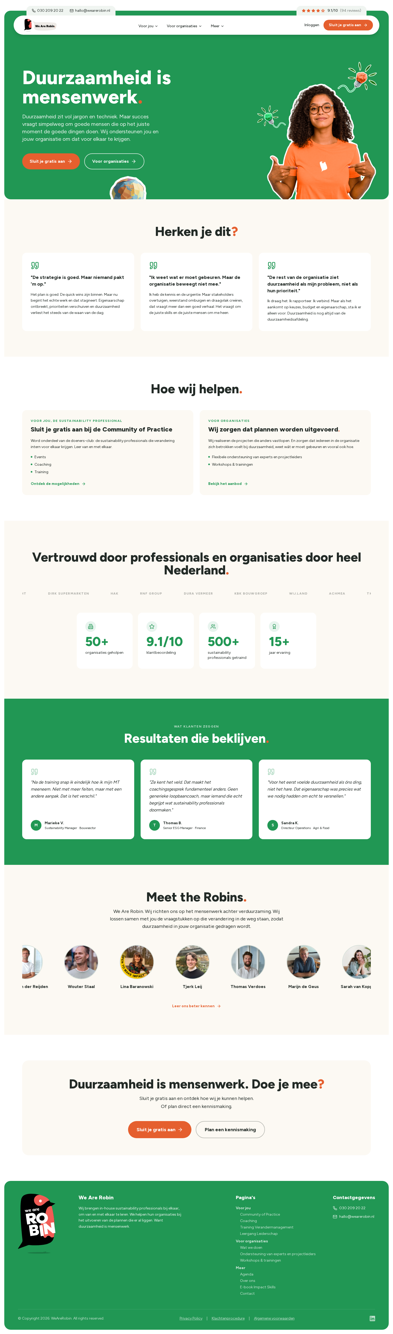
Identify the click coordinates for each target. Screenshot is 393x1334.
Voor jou (145, 26)
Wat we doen (251, 1247)
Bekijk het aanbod (225, 483)
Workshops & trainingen (260, 1260)
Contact (247, 1293)
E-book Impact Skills (258, 1287)
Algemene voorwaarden (274, 1318)
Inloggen (311, 25)
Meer (215, 26)
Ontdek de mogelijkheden (55, 483)
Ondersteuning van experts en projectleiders (278, 1254)
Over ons (247, 1280)
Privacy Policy (191, 1318)
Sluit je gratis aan (345, 25)
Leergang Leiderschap (259, 1233)
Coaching (248, 1221)
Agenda (246, 1274)
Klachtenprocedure (228, 1318)
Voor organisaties (182, 26)
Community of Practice (260, 1214)
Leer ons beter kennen (193, 1006)
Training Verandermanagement (267, 1227)
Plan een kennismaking (230, 1130)
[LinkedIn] (372, 1318)
